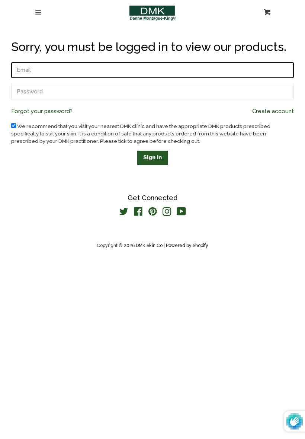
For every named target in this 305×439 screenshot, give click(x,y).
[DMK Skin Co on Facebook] (138, 213)
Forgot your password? (42, 111)
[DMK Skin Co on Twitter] (123, 213)
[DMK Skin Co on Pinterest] (152, 213)
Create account (273, 111)
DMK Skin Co (149, 245)
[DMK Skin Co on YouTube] (181, 213)
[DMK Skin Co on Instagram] (167, 213)
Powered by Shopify (187, 245)
